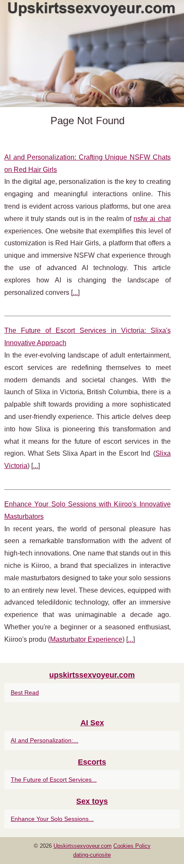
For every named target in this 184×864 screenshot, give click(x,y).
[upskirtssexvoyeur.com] (92, 53)
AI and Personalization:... (44, 740)
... (75, 292)
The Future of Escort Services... (54, 779)
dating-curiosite (92, 855)
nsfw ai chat (152, 218)
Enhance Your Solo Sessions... (52, 818)
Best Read (25, 692)
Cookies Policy (132, 846)
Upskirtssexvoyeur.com (82, 846)
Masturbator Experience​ (86, 639)
